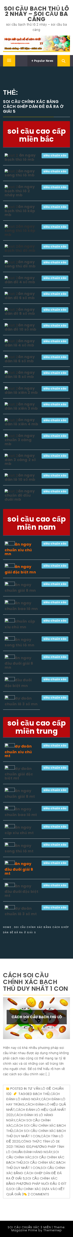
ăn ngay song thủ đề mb (20, 264)
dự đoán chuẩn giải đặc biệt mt (19, 773)
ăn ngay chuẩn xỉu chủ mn (18, 549)
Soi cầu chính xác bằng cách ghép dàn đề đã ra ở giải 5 (35, 1173)
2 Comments (38, 1194)
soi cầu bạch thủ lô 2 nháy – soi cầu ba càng (36, 14)
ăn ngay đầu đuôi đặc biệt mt (21, 890)
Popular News (43, 60)
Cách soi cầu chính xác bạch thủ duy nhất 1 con (35, 982)
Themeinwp (52, 1230)
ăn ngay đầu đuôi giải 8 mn (19, 662)
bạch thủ (41, 1094)
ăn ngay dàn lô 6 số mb (20, 359)
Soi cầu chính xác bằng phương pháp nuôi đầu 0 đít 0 (36, 1183)
